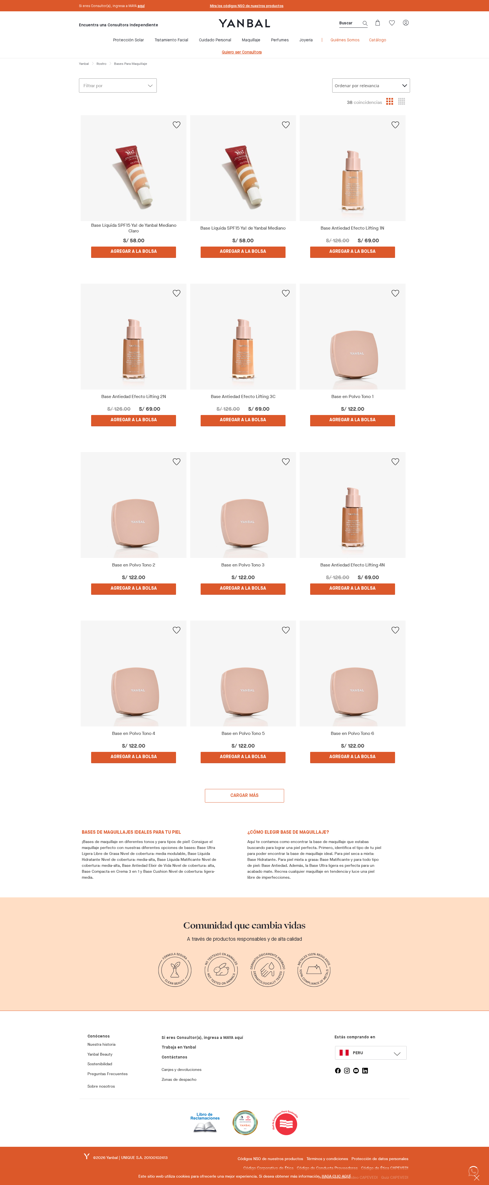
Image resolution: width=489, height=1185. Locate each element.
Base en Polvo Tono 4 (133, 733)
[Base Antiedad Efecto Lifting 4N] (352, 505)
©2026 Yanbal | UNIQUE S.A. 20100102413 (130, 1157)
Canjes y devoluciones (181, 1069)
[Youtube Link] (356, 1070)
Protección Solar (128, 40)
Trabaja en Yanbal (179, 1047)
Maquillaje (251, 40)
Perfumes (280, 40)
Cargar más (244, 795)
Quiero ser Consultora (242, 52)
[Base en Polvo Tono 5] (243, 673)
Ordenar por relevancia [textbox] (357, 85)
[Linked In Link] (365, 1070)
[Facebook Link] (337, 1070)
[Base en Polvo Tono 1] (352, 337)
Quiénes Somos (345, 40)
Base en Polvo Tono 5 (243, 733)
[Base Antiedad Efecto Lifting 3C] (243, 337)
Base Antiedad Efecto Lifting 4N (352, 565)
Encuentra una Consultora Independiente (118, 25)
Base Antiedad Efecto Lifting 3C (243, 396)
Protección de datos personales (379, 1159)
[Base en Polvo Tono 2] (133, 505)
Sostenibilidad (99, 1064)
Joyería (306, 40)
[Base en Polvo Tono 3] (243, 505)
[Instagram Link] (347, 1070)
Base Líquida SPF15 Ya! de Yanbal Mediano (243, 228)
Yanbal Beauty (99, 1054)
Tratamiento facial (171, 40)
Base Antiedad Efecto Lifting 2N (133, 396)
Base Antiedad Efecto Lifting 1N (352, 228)
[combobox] (371, 85)
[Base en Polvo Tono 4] (133, 673)
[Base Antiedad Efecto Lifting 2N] (133, 337)
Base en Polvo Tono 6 (352, 733)
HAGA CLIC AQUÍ (336, 1176)
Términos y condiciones (327, 1159)
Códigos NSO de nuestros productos (270, 1159)
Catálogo (377, 40)
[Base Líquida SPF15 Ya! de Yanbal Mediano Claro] (133, 168)
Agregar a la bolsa (134, 251)
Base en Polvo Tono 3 (243, 565)
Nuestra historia (101, 1044)
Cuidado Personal (215, 40)
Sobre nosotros (101, 1086)
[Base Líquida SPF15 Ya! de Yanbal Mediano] (243, 168)
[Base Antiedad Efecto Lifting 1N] (352, 168)
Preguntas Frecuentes (107, 1074)
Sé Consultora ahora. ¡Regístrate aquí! (246, 6)
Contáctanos (174, 1057)
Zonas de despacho (179, 1079)
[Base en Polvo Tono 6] (352, 673)
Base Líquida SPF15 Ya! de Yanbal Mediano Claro (133, 228)
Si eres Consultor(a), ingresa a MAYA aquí (202, 1038)
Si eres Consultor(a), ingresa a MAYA (112, 6)
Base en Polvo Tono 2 (133, 565)
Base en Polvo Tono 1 (352, 396)
